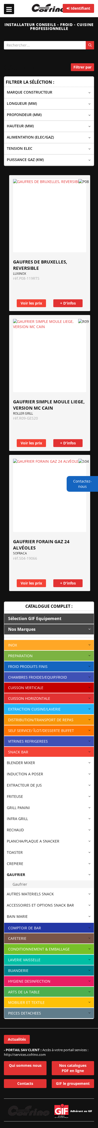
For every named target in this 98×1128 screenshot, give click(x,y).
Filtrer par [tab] (82, 67)
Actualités (17, 1039)
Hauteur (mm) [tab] (20, 125)
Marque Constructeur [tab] (29, 92)
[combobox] (49, 45)
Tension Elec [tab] (19, 148)
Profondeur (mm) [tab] (24, 114)
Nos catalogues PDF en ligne (73, 1068)
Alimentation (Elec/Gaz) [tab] (30, 137)
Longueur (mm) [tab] (22, 103)
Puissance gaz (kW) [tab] (25, 159)
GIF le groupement (73, 1083)
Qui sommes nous (25, 1065)
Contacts (25, 1083)
